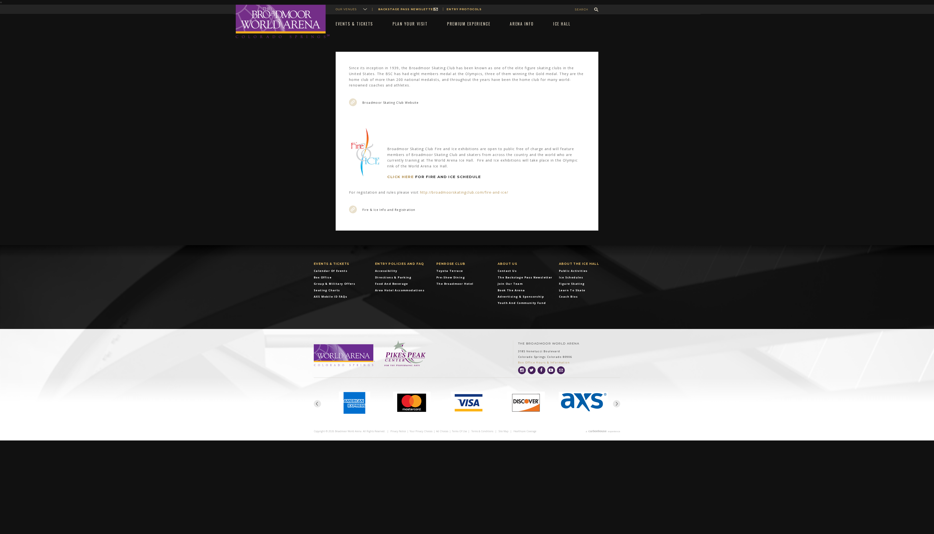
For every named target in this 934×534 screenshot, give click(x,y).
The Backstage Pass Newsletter (525, 277)
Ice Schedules (571, 277)
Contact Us (507, 271)
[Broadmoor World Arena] (345, 355)
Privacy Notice (398, 431)
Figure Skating (572, 283)
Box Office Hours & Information (544, 362)
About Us (507, 264)
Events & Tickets (331, 264)
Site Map (503, 431)
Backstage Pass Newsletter (406, 9)
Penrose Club (450, 264)
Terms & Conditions (482, 431)
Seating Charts (327, 290)
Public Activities (573, 271)
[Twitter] (532, 370)
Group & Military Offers (334, 283)
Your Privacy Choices (421, 431)
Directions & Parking (393, 277)
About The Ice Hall (579, 264)
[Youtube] (551, 370)
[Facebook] (541, 370)
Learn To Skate (572, 290)
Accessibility (386, 271)
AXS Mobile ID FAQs (330, 296)
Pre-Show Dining (450, 277)
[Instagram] (522, 370)
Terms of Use (459, 431)
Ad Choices (442, 431)
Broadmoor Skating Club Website (390, 103)
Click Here (400, 176)
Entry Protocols (464, 9)
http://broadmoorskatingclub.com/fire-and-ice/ (464, 192)
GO (596, 10)
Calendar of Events (330, 271)
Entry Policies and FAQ (399, 264)
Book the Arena (511, 290)
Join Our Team (510, 283)
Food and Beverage (391, 283)
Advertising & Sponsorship (521, 296)
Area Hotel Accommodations (399, 290)
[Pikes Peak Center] (405, 353)
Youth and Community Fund (522, 303)
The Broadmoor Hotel (455, 283)
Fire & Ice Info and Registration (388, 210)
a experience (603, 431)
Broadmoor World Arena (283, 21)
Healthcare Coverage (524, 431)
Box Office (323, 277)
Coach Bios (568, 296)
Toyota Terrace (449, 271)
